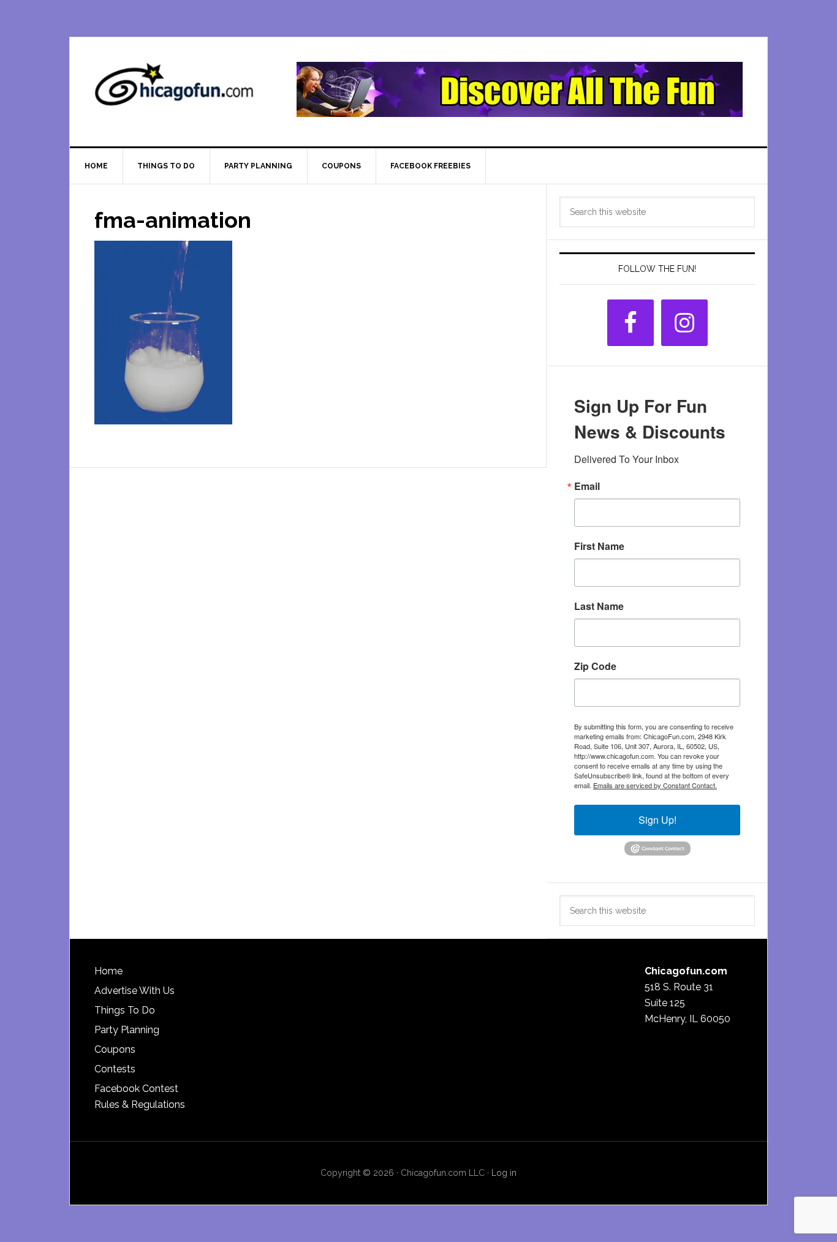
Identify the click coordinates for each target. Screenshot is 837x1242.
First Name (599, 546)
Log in (504, 1173)
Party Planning (126, 1030)
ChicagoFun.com (174, 89)
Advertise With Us (134, 990)
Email (587, 486)
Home (108, 971)
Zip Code (595, 666)
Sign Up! (657, 820)
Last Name (599, 606)
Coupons (114, 1049)
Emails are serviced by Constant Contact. (655, 785)
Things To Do (124, 1010)
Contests (114, 1069)
